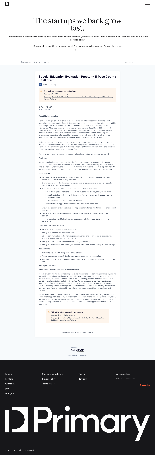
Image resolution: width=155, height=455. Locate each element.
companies (41, 62)
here (77, 50)
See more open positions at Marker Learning (77, 332)
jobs (26, 62)
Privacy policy (72, 355)
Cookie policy (83, 355)
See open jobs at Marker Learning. (56, 94)
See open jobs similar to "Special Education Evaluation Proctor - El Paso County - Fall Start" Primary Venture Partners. (78, 98)
